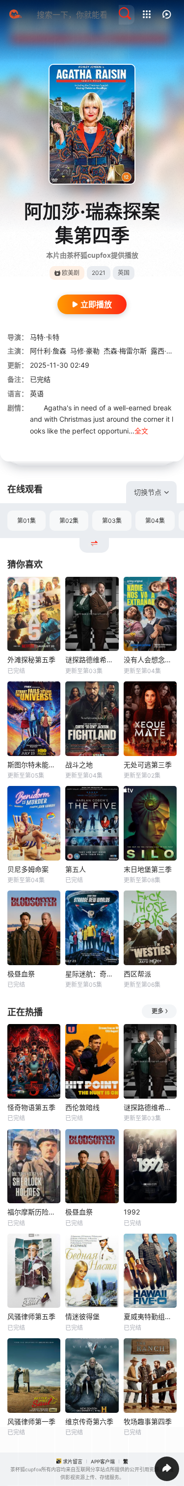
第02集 (69, 520)
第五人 (75, 869)
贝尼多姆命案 (28, 869)
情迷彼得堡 (82, 1316)
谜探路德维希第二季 (91, 659)
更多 (157, 1011)
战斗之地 (79, 764)
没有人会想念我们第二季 (150, 659)
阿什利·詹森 (48, 351)
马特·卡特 (44, 337)
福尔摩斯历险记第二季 (33, 1212)
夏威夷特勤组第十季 (150, 1316)
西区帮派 (137, 974)
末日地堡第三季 (148, 869)
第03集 (112, 520)
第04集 (155, 520)
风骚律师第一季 (31, 1421)
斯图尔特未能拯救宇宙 (33, 764)
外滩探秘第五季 (31, 659)
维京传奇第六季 (89, 1421)
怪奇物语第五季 (31, 1107)
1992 (132, 1212)
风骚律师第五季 (31, 1316)
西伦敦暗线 (82, 1107)
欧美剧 (70, 272)
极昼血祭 (21, 974)
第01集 (26, 520)
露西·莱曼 (165, 351)
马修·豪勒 (85, 351)
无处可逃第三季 (148, 764)
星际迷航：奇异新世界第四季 (91, 974)
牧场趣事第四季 (148, 1421)
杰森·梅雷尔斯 (125, 351)
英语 (37, 393)
